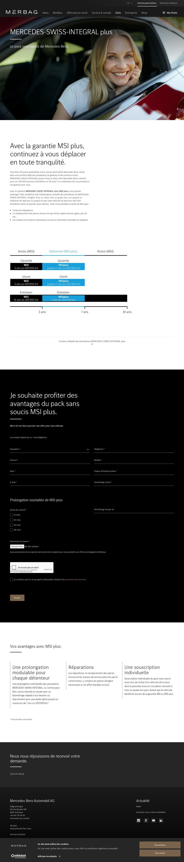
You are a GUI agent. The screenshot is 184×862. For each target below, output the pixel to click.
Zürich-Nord (17, 774)
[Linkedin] (161, 820)
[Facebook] (146, 820)
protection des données (75, 579)
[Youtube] (153, 820)
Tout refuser (160, 853)
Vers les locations (17, 834)
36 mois (17, 525)
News (138, 806)
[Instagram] (138, 820)
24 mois (17, 520)
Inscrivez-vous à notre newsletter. (151, 812)
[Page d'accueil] (23, 12)
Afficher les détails (47, 856)
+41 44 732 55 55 (17, 815)
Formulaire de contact (19, 818)
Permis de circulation (20, 541)
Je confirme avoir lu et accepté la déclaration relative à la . (50, 579)
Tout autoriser (160, 845)
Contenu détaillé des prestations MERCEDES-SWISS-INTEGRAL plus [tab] (92, 341)
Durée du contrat (18, 510)
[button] (92, 342)
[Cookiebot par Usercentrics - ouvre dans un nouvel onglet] (18, 856)
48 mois (17, 529)
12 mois (17, 515)
